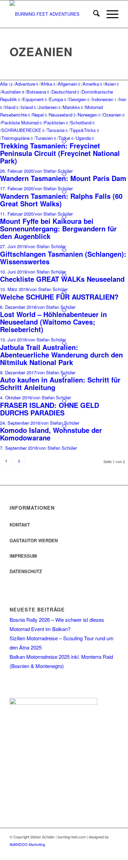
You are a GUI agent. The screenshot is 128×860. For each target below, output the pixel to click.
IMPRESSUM (23, 556)
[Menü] (109, 14)
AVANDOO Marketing (27, 844)
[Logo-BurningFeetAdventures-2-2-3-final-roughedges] (53, 14)
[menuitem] (93, 14)
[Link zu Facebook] (93, 851)
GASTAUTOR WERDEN (34, 540)
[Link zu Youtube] (113, 851)
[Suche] (93, 14)
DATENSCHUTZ (26, 571)
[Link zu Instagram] (103, 851)
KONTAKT (20, 524)
